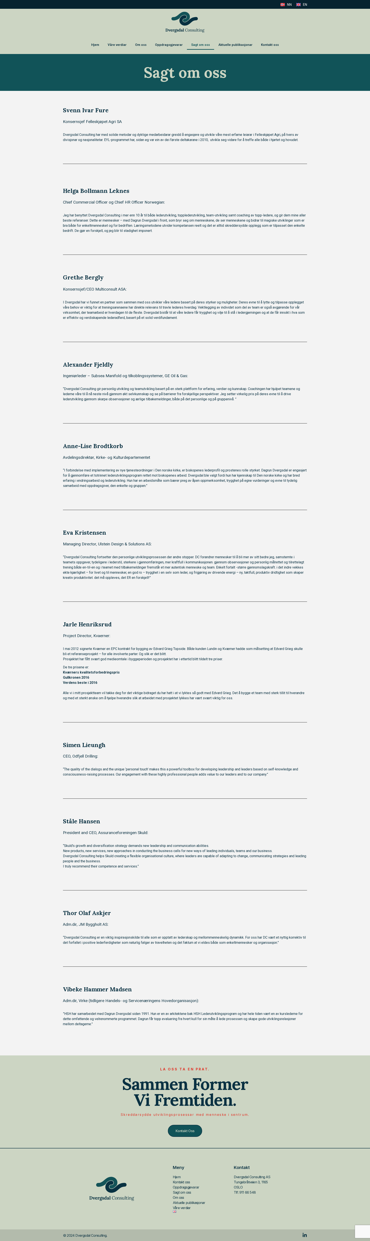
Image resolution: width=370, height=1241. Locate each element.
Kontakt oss (270, 45)
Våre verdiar (117, 45)
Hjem (95, 45)
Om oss (140, 45)
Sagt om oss (200, 45)
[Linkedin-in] (304, 1235)
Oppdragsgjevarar (169, 45)
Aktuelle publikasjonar (235, 45)
